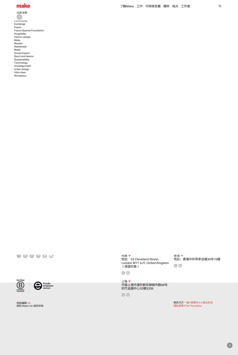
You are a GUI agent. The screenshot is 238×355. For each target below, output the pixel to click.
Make (17, 40)
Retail (17, 49)
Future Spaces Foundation (29, 30)
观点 (175, 6)
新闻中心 (196, 302)
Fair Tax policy (194, 305)
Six (29, 302)
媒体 (166, 6)
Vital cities (20, 72)
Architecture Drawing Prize (29, 14)
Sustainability (21, 59)
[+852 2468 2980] (175, 266)
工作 (140, 6)
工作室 (185, 6)
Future (17, 27)
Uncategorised (22, 66)
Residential (20, 46)
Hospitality (20, 33)
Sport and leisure (23, 56)
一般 (187, 302)
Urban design (21, 69)
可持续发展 (153, 6)
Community (20, 20)
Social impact (22, 53)
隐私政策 (179, 305)
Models (18, 43)
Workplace (20, 75)
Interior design (22, 37)
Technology (21, 62)
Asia (16, 17)
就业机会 (208, 302)
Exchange (19, 24)
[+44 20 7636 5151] (123, 273)
